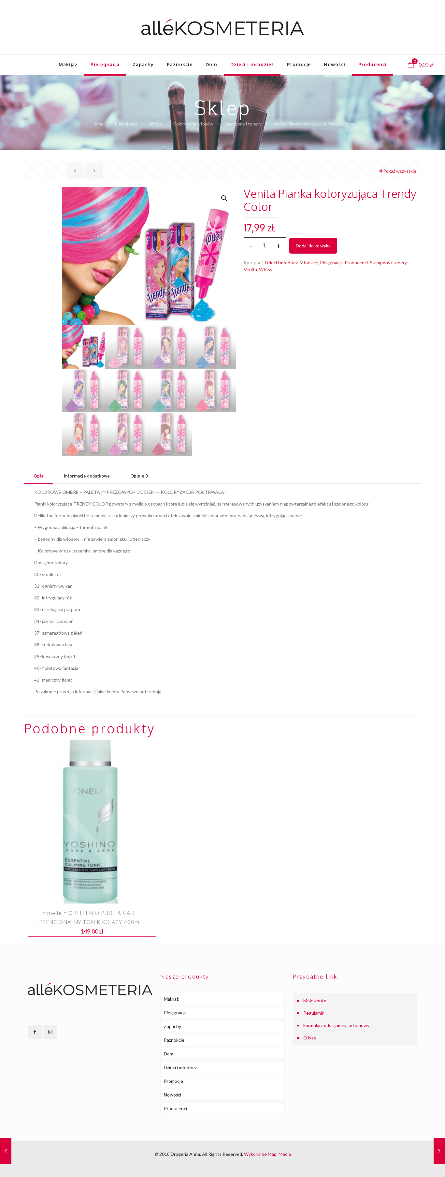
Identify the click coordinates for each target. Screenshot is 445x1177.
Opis (38, 475)
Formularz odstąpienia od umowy (336, 1025)
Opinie (139, 475)
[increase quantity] (278, 246)
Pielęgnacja (126, 123)
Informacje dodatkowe (87, 475)
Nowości (172, 1094)
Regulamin (313, 1013)
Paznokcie (174, 1040)
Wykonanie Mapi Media (267, 1154)
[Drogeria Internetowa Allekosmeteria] (222, 27)
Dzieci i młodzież (281, 262)
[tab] (38, 476)
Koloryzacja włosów (193, 123)
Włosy (155, 123)
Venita (250, 269)
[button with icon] (35, 1032)
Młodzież (309, 262)
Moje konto (314, 1000)
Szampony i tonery (243, 123)
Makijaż (171, 999)
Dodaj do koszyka (313, 245)
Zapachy (172, 1026)
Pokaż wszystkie (399, 171)
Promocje (173, 1081)
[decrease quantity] (251, 246)
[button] (224, 198)
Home (98, 123)
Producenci (356, 262)
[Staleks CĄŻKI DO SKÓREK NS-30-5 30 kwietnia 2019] (439, 1151)
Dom (168, 1053)
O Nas (309, 1037)
